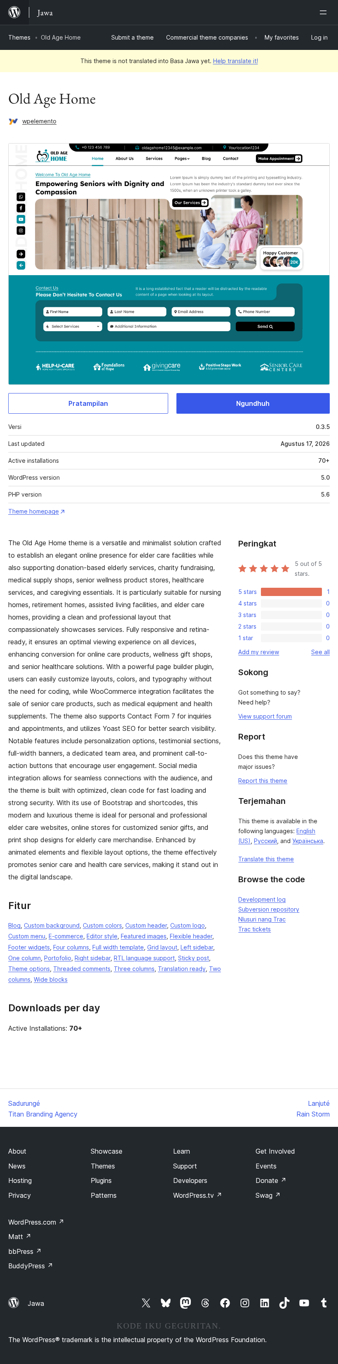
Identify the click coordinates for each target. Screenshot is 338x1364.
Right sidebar (92, 957)
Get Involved (275, 1151)
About (17, 1151)
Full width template (118, 947)
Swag (268, 1195)
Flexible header (191, 936)
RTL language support (144, 957)
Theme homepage (33, 511)
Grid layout (162, 947)
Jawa (36, 1303)
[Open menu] (325, 12)
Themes (19, 37)
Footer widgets (29, 947)
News (17, 1166)
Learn (181, 1151)
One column (24, 957)
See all (320, 651)
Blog (14, 925)
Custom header (146, 925)
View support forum (265, 716)
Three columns (134, 968)
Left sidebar (197, 947)
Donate (271, 1180)
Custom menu (26, 936)
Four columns (71, 947)
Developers (190, 1180)
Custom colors (102, 925)
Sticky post (193, 957)
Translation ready (182, 968)
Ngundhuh (253, 403)
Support (185, 1166)
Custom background (52, 925)
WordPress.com (36, 1222)
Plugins (101, 1180)
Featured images (144, 936)
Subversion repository (268, 909)
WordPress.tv (197, 1195)
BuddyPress (30, 1266)
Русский (265, 840)
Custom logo (187, 925)
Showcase (106, 1151)
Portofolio (57, 957)
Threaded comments (81, 968)
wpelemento (39, 121)
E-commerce (66, 936)
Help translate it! (235, 60)
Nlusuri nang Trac (262, 919)
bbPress (25, 1251)
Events (266, 1166)
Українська (307, 840)
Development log (262, 899)
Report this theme (262, 780)
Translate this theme (266, 858)
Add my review (258, 651)
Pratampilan (88, 403)
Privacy (19, 1195)
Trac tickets (254, 929)
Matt (19, 1236)
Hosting (20, 1180)
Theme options (29, 968)
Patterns (104, 1195)
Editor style (102, 936)
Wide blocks (51, 979)
